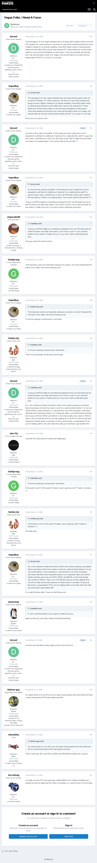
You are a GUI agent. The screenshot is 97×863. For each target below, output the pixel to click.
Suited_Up (13, 338)
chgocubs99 (13, 217)
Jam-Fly (13, 433)
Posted (34, 36)
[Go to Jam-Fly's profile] (13, 445)
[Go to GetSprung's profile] (13, 274)
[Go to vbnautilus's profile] (13, 746)
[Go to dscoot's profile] (6, 25)
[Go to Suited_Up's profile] (13, 350)
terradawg (13, 775)
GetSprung (13, 259)
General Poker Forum (33, 27)
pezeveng (13, 602)
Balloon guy (13, 689)
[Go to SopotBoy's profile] (13, 98)
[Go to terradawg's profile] (13, 787)
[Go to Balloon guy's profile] (13, 701)
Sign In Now (68, 836)
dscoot (16, 24)
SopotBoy (14, 86)
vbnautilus (13, 734)
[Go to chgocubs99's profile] (13, 228)
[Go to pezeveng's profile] (13, 613)
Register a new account (28, 836)
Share (70, 26)
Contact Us (48, 859)
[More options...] (91, 36)
